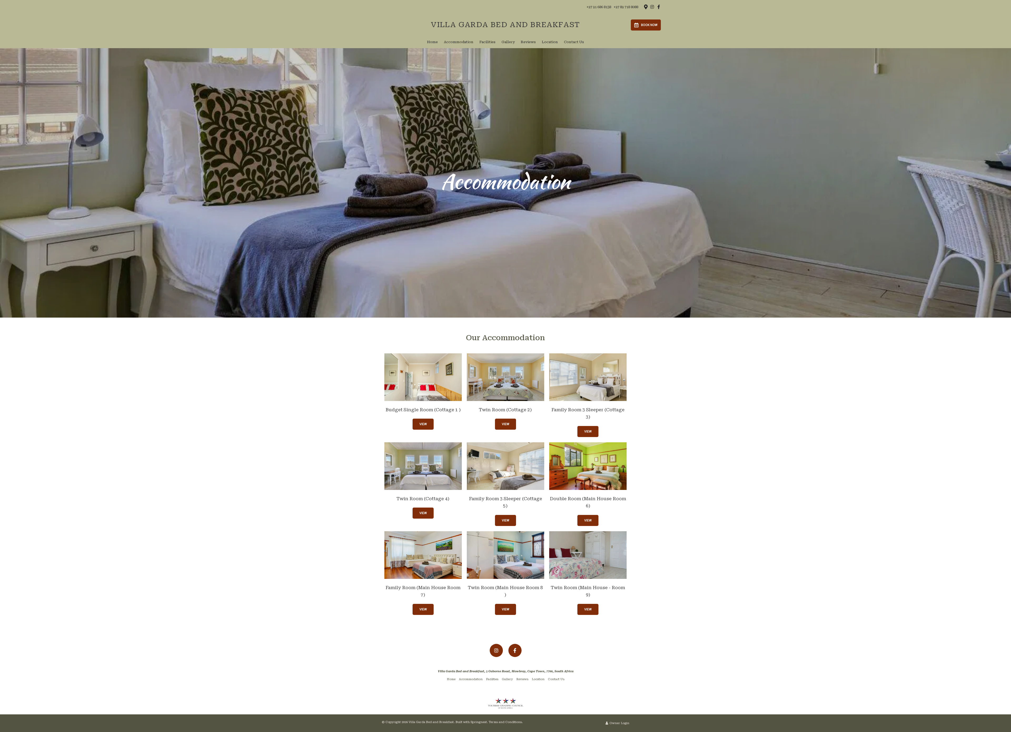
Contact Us (574, 42)
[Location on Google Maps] (645, 6)
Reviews (528, 42)
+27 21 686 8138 (599, 7)
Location (550, 42)
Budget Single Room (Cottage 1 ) (423, 409)
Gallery (508, 42)
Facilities (487, 42)
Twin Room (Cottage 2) (505, 409)
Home (432, 42)
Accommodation (458, 42)
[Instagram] (652, 7)
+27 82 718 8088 (626, 7)
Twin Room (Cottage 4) (423, 498)
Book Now (649, 25)
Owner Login (619, 723)
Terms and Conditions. (506, 722)
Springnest (478, 722)
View (423, 424)
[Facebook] (659, 7)
